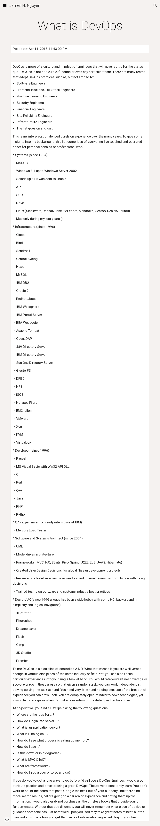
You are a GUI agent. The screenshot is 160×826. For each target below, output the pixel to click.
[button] (4, 5)
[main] (80, 25)
